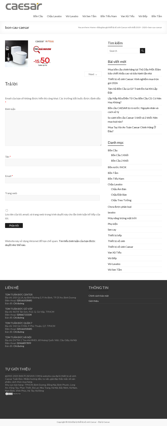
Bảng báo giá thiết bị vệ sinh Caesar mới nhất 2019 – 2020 (122, 27)
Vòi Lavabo (72, 16)
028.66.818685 (24, 300)
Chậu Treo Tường (121, 200)
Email (9, 175)
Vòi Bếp (142, 16)
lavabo (111, 212)
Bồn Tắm (157, 16)
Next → (93, 74)
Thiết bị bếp (115, 235)
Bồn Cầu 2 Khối (119, 160)
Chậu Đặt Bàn (119, 194)
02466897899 (24, 343)
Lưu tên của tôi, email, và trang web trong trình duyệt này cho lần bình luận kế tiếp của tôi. (52, 216)
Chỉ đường (18, 303)
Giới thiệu (94, 301)
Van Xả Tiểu (127, 16)
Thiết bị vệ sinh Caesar (120, 246)
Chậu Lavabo (54, 16)
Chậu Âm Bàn (118, 189)
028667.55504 (24, 314)
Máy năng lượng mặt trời (122, 218)
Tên (8, 156)
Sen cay (112, 229)
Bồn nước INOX (117, 167)
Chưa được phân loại (119, 206)
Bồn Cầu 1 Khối (119, 155)
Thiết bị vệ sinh (116, 240)
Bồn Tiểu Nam (108, 16)
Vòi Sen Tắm (89, 16)
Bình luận (10, 108)
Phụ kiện (113, 223)
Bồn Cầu (38, 16)
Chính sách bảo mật (99, 295)
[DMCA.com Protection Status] (13, 393)
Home (93, 27)
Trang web (11, 193)
